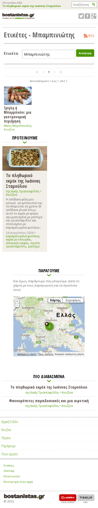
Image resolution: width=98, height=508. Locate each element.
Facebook (87, 16)
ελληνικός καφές (17, 243)
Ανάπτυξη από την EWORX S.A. (67, 498)
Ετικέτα (11, 53)
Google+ (93, 16)
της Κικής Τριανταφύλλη (22, 191)
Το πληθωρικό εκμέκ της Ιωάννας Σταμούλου (31, 6)
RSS (91, 36)
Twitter (81, 16)
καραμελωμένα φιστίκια (22, 236)
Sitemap (9, 470)
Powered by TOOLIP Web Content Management (85, 498)
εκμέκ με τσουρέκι (18, 239)
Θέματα (5, 437)
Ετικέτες (9, 465)
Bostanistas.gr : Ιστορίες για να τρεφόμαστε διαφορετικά (18, 16)
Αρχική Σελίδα (9, 421)
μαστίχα (33, 246)
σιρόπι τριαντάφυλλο (23, 244)
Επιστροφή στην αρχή (18, 481)
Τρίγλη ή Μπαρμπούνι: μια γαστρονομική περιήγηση (17, 114)
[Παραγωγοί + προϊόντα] (49, 355)
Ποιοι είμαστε (9, 454)
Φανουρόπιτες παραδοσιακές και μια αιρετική (49, 400)
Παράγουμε (8, 445)
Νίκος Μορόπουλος (18, 126)
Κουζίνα (9, 129)
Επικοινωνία (12, 476)
